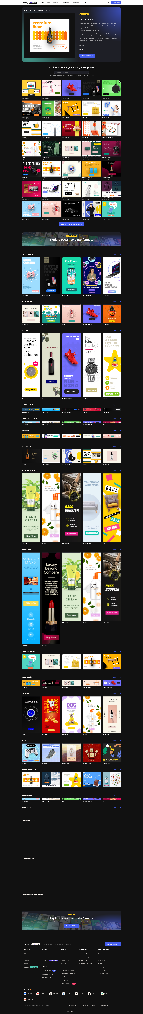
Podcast (26, 963)
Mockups (63, 963)
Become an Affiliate (47, 974)
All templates (27, 10)
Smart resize (64, 980)
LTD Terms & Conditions (89, 1005)
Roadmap (26, 967)
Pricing (44, 953)
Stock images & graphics (68, 973)
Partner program (46, 970)
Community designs (103, 973)
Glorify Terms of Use (72, 1005)
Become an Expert (47, 980)
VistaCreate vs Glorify (85, 963)
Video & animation (66, 983)
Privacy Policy (104, 1005)
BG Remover (64, 957)
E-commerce (101, 957)
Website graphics (103, 967)
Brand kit (63, 977)
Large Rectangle (38, 10)
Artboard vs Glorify (84, 953)
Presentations (102, 970)
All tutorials (27, 953)
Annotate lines (65, 960)
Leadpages (45, 960)
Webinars (26, 960)
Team (43, 957)
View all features (66, 953)
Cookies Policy (71, 1011)
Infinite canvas (65, 967)
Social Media (101, 960)
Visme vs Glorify (84, 967)
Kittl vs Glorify (83, 960)
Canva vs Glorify (84, 957)
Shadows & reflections (67, 970)
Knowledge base (28, 957)
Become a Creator (47, 977)
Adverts (100, 963)
